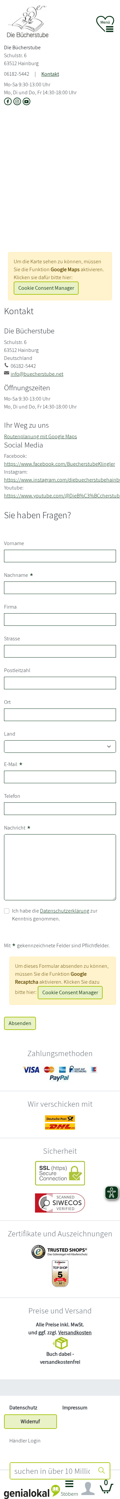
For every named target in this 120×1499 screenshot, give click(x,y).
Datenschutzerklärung (64, 910)
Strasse (12, 638)
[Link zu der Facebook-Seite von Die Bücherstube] (8, 102)
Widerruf (30, 1421)
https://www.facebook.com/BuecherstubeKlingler (59, 463)
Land (9, 733)
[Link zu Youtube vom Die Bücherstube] (26, 102)
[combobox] (52, 1471)
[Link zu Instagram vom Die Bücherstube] (18, 102)
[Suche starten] (102, 1471)
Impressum (74, 1407)
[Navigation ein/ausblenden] (88, 1488)
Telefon (12, 795)
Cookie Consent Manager (46, 287)
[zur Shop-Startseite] (30, 21)
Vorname (14, 543)
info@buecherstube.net (37, 373)
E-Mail (13, 765)
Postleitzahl (17, 670)
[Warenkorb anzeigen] (107, 1491)
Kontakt (50, 73)
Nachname (19, 575)
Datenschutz (23, 1407)
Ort (7, 702)
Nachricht (17, 828)
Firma (10, 606)
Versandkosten (75, 1332)
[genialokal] (32, 1491)
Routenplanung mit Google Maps (40, 436)
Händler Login (25, 1440)
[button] (69, 1490)
